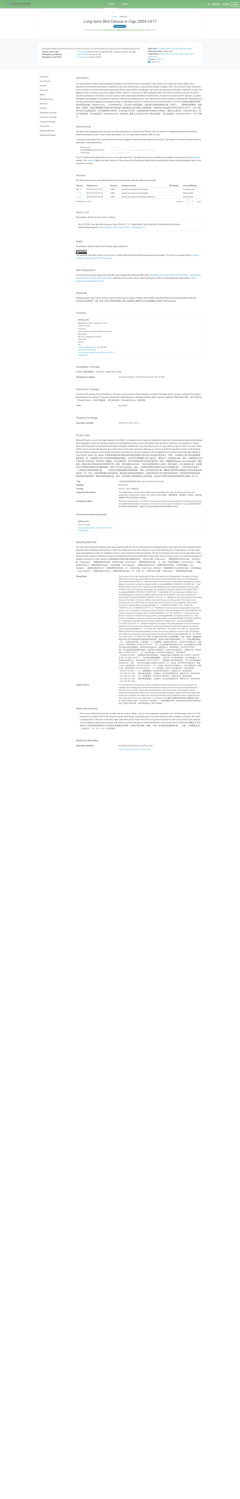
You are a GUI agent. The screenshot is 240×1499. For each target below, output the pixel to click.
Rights (42, 95)
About (125, 4)
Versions (43, 86)
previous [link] (179, 202)
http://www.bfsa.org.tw (87, 350)
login (234, 4)
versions (91, 160)
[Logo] (16, 4)
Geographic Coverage (48, 113)
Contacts (43, 108)
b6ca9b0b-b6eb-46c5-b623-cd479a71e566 (174, 49)
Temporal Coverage (47, 122)
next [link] (199, 202)
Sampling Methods (47, 131)
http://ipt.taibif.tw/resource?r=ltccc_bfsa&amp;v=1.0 (122, 227)
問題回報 (216, 4)
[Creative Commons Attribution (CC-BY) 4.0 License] (82, 252)
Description (44, 77)
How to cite (44, 90)
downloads (195, 157)
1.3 (80, 197)
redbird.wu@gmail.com (87, 347)
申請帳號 (226, 4)
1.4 (80, 193)
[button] (208, 4)
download (82, 52)
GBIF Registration (46, 99)
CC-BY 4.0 (159, 59)
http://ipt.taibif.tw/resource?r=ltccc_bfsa (135, 749)
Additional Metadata (48, 135)
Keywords (44, 104)
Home (111, 4)
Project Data (45, 126)
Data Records (45, 81)
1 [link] (187, 202)
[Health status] (204, 4)
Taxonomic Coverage (48, 117)
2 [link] (192, 202)
